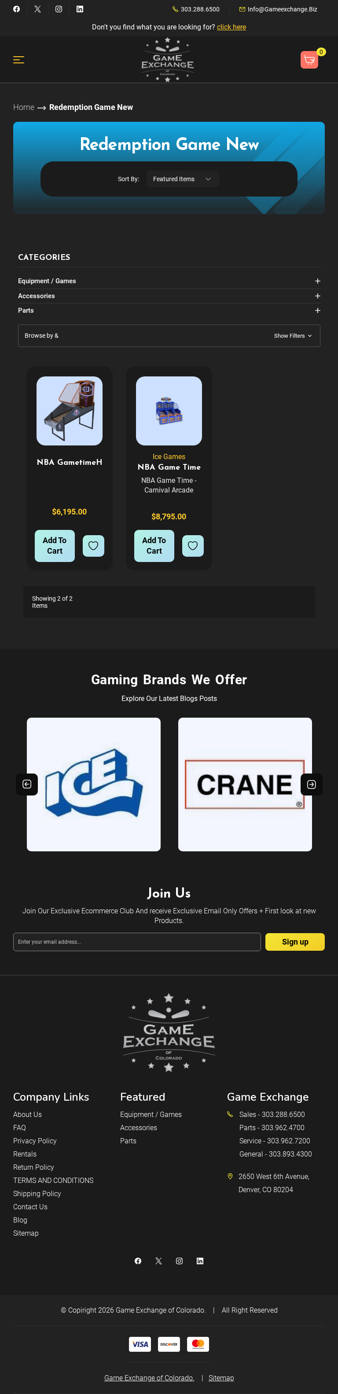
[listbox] (183, 179)
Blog (20, 1220)
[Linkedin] (80, 9)
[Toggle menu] (24, 59)
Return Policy (33, 1167)
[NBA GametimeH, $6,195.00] (70, 410)
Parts (26, 310)
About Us (27, 1114)
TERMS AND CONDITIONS (53, 1180)
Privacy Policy (35, 1141)
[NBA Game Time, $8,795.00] (169, 410)
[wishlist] (93, 546)
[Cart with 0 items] (309, 60)
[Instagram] (58, 9)
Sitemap (26, 1233)
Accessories (36, 296)
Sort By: (128, 178)
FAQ (19, 1128)
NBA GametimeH (70, 463)
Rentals (25, 1154)
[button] (169, 336)
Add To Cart (54, 545)
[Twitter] (37, 9)
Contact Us (30, 1207)
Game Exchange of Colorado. (161, 1310)
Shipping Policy (37, 1194)
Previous (27, 785)
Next (312, 785)
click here (231, 27)
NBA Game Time (169, 468)
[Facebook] (16, 9)
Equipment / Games (47, 281)
